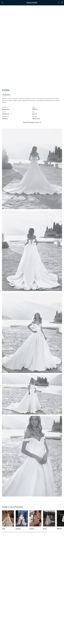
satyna (38, 118)
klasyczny (34, 114)
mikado (34, 118)
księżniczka (5, 118)
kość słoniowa (5, 114)
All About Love (5, 109)
